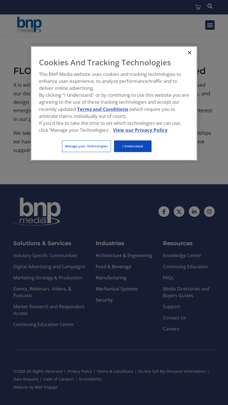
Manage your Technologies (86, 146)
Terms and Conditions (102, 109)
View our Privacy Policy (140, 130)
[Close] (190, 52)
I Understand (132, 146)
